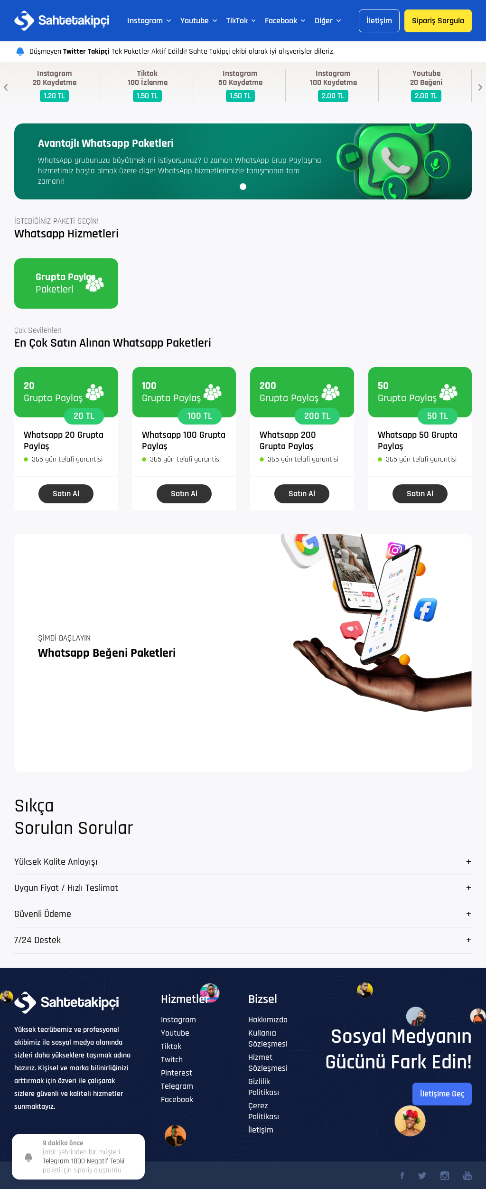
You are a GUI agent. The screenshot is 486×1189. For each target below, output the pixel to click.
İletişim (379, 20)
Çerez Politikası (263, 1111)
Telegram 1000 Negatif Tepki (83, 1161)
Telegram (177, 1086)
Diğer (324, 20)
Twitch (172, 1059)
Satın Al (66, 493)
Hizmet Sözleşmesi (268, 1063)
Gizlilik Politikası (263, 1087)
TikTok (237, 20)
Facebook (281, 20)
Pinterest (176, 1072)
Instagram (145, 20)
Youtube (194, 20)
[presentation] (5, 87)
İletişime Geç (442, 1093)
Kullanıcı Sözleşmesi (268, 1038)
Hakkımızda (268, 1019)
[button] (243, 186)
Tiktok (171, 1046)
